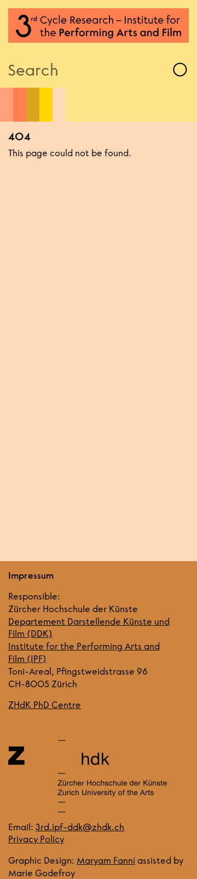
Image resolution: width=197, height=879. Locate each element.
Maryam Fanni (106, 860)
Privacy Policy (36, 839)
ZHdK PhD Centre (44, 704)
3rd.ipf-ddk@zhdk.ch (80, 826)
